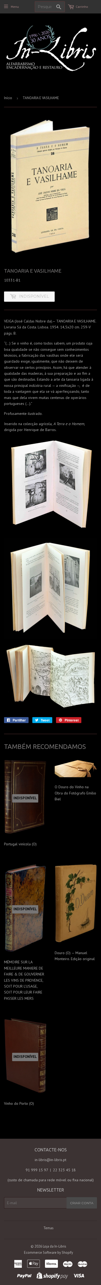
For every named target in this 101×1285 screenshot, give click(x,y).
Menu (15, 7)
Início (8, 98)
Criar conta (81, 1203)
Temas (48, 1228)
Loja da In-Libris (54, 1246)
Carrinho (82, 7)
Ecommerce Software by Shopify (48, 1252)
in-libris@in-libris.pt (50, 1159)
